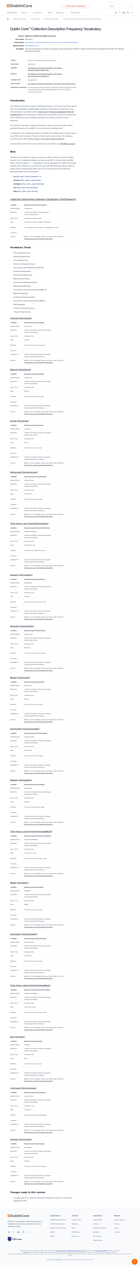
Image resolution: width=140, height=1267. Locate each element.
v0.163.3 (60, 1259)
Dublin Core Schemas (58, 1228)
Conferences (76, 1220)
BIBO (52, 1236)
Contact (117, 1232)
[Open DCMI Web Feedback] (135, 1262)
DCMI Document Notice (101, 1250)
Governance (97, 1236)
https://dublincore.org (32, 46)
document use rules (67, 1252)
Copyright (25, 1252)
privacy (109, 1252)
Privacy (116, 1224)
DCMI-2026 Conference (75, 6)
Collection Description (51, 19)
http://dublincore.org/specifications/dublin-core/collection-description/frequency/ (52, 84)
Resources (75, 1236)
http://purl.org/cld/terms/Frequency (46, 139)
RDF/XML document (67, 144)
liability (45, 1252)
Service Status (119, 1220)
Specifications (12, 13)
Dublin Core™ (35, 19)
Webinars (75, 1224)
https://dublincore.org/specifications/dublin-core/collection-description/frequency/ (51, 42)
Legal (116, 1228)
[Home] (8, 19)
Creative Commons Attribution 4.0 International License (71, 1250)
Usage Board (97, 1240)
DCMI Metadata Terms (58, 1220)
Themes (96, 1224)
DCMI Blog (76, 1232)
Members (96, 1232)
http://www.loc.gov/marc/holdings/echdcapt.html (38, 239)
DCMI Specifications (20, 19)
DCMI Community (99, 1228)
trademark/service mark (54, 1252)
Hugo (55, 1259)
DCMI (37, 1252)
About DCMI (97, 1220)
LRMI (52, 1232)
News (50, 13)
